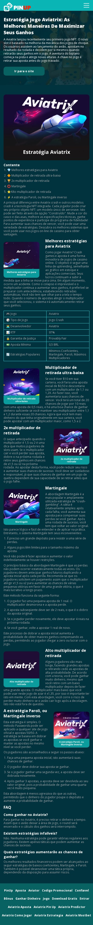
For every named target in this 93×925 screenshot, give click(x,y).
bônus (8, 899)
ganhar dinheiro (28, 899)
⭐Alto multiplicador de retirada (29, 192)
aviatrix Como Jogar (17, 915)
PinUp (8, 890)
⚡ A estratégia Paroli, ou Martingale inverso (37, 197)
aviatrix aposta (19, 907)
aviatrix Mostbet (78, 915)
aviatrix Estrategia (48, 915)
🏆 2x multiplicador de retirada (28, 181)
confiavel (82, 890)
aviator (34, 890)
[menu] (86, 5)
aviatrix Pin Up (45, 907)
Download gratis (64, 899)
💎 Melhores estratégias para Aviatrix (32, 170)
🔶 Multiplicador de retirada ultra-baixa (34, 175)
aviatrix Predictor (71, 907)
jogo (46, 899)
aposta (20, 890)
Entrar (84, 899)
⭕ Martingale (16, 186)
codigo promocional (57, 890)
